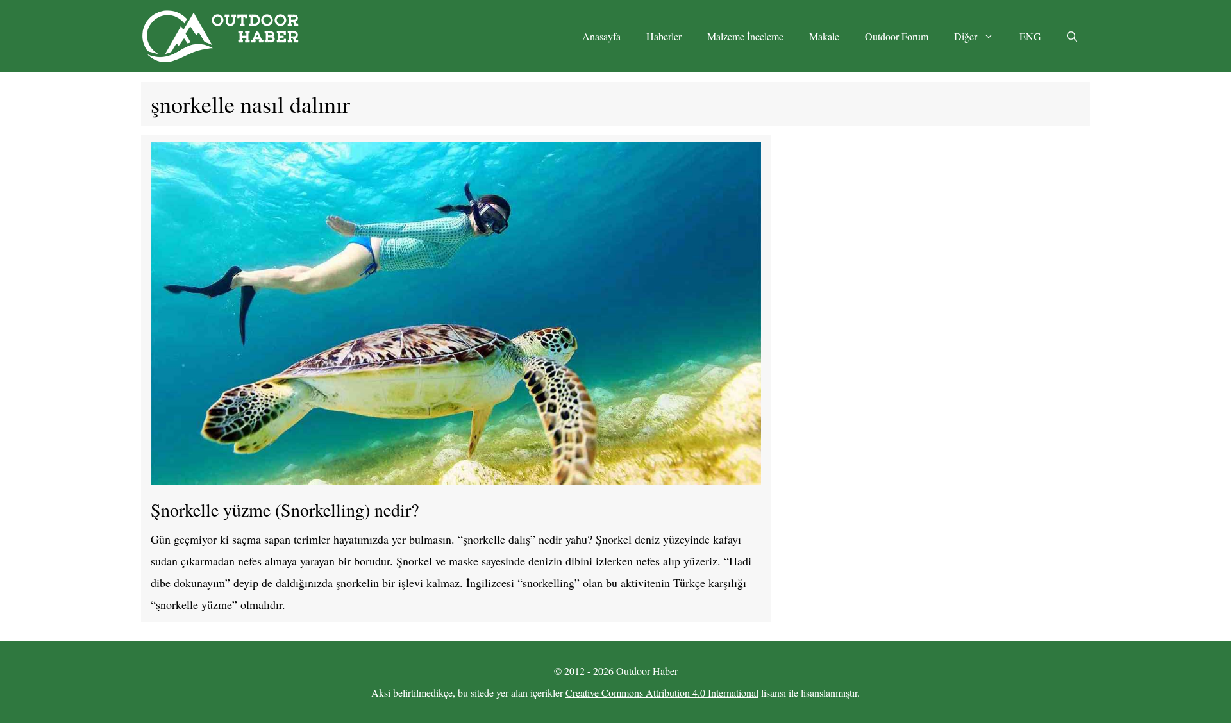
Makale (824, 36)
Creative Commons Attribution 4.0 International (661, 692)
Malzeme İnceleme (745, 36)
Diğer (965, 36)
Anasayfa (601, 36)
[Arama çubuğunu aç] (1072, 36)
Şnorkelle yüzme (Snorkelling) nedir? (285, 509)
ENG (1030, 36)
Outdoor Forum (896, 36)
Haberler (664, 36)
